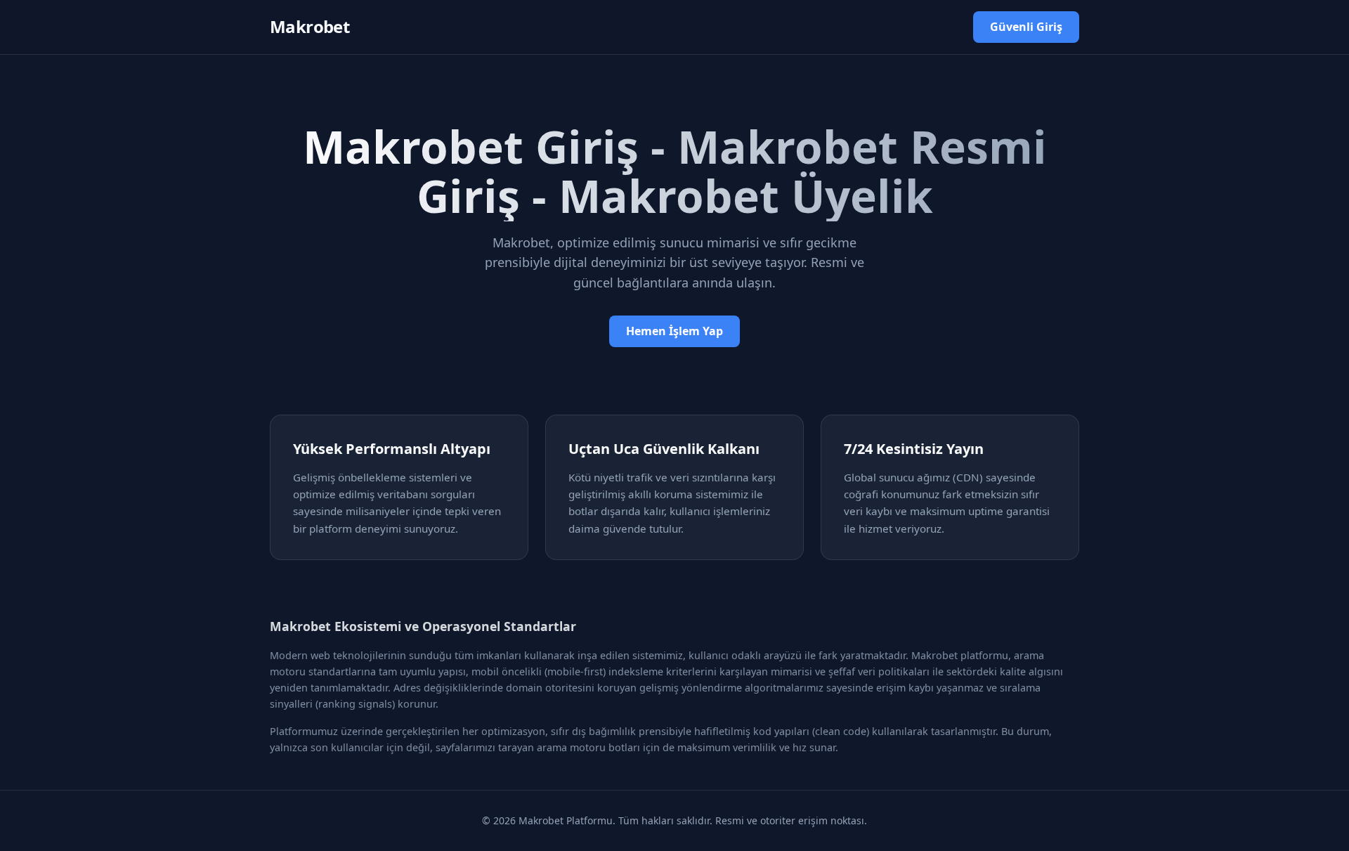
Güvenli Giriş (1026, 26)
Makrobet (309, 26)
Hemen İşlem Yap (674, 331)
